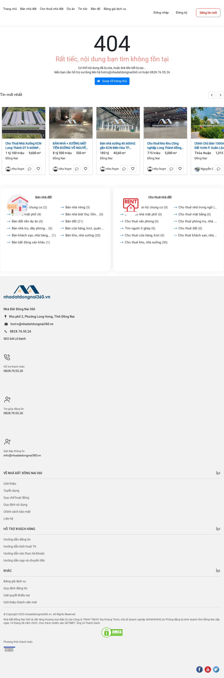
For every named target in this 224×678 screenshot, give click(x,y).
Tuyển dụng (11, 490)
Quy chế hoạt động (16, 497)
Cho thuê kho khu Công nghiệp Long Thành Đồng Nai (164, 146)
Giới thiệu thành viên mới (20, 602)
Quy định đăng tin (15, 588)
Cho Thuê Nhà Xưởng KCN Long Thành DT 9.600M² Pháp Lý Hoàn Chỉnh (23, 146)
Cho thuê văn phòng (142, 221)
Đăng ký (181, 13)
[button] (220, 95)
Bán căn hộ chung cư (29, 207)
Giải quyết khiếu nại (17, 595)
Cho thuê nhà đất (160, 197)
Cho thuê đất (190, 228)
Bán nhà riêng (77, 207)
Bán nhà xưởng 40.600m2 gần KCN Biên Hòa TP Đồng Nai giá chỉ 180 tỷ (117, 146)
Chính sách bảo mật (17, 511)
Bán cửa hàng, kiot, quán (84, 228)
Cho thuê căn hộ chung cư (146, 207)
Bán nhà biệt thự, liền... (84, 214)
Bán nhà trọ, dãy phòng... (32, 228)
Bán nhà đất (43, 197)
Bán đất (74, 221)
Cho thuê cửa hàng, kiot (144, 235)
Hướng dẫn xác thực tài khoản (24, 553)
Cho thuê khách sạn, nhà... (197, 235)
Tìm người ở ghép (140, 228)
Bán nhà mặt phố (26, 214)
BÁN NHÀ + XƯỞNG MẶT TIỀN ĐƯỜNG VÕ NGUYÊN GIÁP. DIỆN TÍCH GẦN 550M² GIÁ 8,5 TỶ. (70, 146)
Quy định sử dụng (15, 504)
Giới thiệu (10, 483)
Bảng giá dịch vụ (15, 581)
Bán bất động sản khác (31, 242)
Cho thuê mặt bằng (194, 214)
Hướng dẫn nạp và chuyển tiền (24, 560)
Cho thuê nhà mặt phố (143, 214)
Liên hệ (8, 518)
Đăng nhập (161, 13)
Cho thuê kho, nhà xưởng (146, 242)
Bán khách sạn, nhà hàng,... (34, 235)
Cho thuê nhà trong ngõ (197, 207)
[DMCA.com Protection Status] (112, 632)
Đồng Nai (11, 158)
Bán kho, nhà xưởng (82, 235)
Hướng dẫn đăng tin (17, 539)
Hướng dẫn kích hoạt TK (20, 546)
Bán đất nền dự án (27, 221)
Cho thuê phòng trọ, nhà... (197, 221)
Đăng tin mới (208, 12)
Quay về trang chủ (114, 81)
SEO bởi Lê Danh (15, 338)
